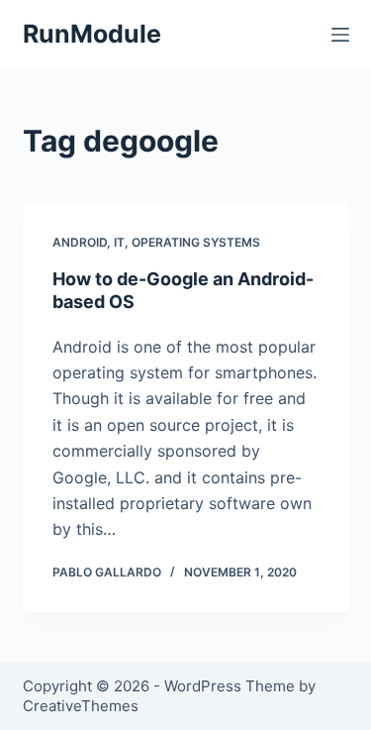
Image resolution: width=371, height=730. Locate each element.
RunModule (92, 34)
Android (79, 242)
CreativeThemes (81, 705)
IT (119, 242)
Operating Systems (196, 242)
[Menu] (340, 35)
